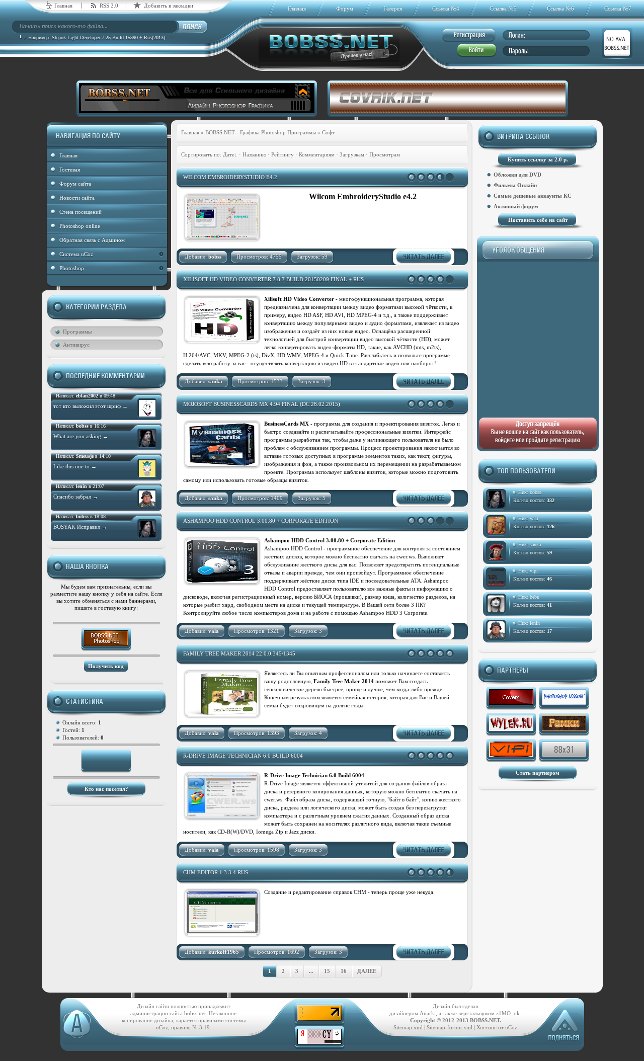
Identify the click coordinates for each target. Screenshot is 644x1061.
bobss (535, 492)
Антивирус (76, 345)
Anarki (428, 1013)
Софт (328, 132)
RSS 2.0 (109, 6)
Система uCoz (76, 254)
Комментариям (317, 154)
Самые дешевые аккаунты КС (533, 196)
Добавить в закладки (168, 6)
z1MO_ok (508, 1013)
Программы (77, 332)
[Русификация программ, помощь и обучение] (511, 724)
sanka (535, 544)
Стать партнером (537, 773)
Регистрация (469, 35)
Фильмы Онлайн (515, 185)
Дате (228, 154)
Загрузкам (352, 154)
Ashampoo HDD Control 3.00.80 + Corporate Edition (260, 521)
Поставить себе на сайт (538, 220)
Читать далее (423, 257)
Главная (63, 6)
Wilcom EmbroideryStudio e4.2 (230, 177)
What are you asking (80, 436)
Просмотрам (384, 154)
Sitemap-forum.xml (449, 1027)
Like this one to (75, 466)
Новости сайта (77, 198)
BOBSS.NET (485, 1020)
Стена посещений (80, 212)
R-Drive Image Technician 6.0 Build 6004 (243, 756)
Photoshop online (79, 226)
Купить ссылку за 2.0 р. (538, 159)
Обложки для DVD (517, 175)
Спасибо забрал (75, 497)
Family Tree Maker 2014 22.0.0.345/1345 (239, 653)
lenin (535, 623)
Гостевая (69, 170)
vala (534, 518)
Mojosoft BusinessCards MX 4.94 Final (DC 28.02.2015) (261, 404)
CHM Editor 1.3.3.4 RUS (215, 872)
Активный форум (516, 206)
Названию (254, 154)
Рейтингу (282, 154)
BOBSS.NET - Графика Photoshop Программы (260, 132)
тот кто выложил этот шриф (90, 406)
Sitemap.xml (408, 1027)
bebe (534, 597)
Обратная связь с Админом (92, 240)
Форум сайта (75, 184)
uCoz (511, 1027)
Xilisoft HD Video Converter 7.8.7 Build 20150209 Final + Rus (273, 279)
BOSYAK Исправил (80, 527)
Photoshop (71, 268)
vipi (534, 571)
